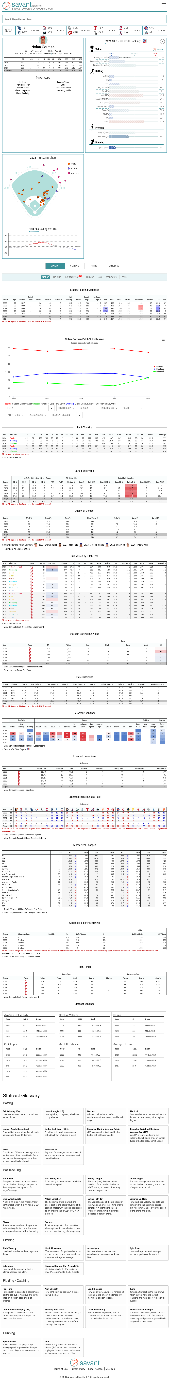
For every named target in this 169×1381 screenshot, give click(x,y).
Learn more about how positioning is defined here (22, 953)
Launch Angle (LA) (54, 1111)
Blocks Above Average (141, 1309)
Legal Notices (95, 1368)
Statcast (55, 266)
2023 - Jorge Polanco (94, 544)
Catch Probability (96, 1309)
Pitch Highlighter (23, 85)
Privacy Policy (78, 1368)
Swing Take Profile (63, 88)
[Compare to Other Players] (144, 40)
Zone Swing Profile (63, 90)
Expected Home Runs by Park (85, 796)
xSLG (4, 864)
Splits (94, 266)
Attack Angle (136, 1178)
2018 (21, 54)
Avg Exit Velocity (9, 874)
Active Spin (93, 1248)
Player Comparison (22, 90)
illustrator (23, 82)
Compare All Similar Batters (17, 549)
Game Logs (114, 266)
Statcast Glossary (21, 1095)
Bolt (47, 1341)
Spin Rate (134, 1248)
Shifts (63, 85)
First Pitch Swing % (9, 898)
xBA (3, 858)
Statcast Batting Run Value (84, 633)
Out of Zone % (7, 887)
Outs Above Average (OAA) (16, 1309)
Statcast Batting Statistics (84, 289)
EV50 (5, 1149)
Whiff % (5, 893)
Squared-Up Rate (138, 1198)
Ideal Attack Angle (12, 1198)
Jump (132, 1288)
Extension (8, 1265)
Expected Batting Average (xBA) (103, 1128)
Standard (74, 266)
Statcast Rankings (84, 1004)
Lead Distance (95, 1288)
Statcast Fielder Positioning (84, 922)
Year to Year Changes (84, 845)
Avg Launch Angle (9, 882)
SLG (3, 861)
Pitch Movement (53, 1248)
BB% (3, 906)
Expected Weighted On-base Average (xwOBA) (144, 1130)
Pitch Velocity (9, 1248)
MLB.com (111, 1368)
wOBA (4, 866)
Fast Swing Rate (53, 1178)
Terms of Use (61, 1368)
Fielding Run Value (54, 1309)
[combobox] (84, 19)
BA (3, 856)
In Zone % (6, 885)
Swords (48, 1222)
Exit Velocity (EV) (11, 1111)
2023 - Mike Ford (70, 544)
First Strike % (7, 895)
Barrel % (5, 879)
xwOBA (5, 869)
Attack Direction (53, 1198)
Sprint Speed (9, 1341)
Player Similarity (22, 93)
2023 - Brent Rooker (48, 544)
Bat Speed (8, 1178)
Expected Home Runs (84, 756)
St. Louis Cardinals (43, 54)
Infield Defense (23, 88)
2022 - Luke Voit (117, 544)
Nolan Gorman (43, 47)
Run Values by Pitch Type (84, 556)
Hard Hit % (6, 872)
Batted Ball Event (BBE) (56, 1128)
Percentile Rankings (84, 713)
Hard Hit (134, 1111)
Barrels (91, 1111)
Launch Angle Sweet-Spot (16, 1128)
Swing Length (95, 1178)
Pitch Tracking (84, 427)
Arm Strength (51, 1288)
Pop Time (7, 1288)
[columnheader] (6, 298)
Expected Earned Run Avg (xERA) (62, 1265)
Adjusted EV (51, 1149)
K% (3, 903)
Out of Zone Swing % (10, 890)
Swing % (5, 901)
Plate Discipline (84, 677)
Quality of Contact (84, 510)
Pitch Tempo (84, 966)
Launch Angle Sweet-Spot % (13, 877)
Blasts (6, 1222)
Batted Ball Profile (84, 470)
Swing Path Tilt (95, 1198)
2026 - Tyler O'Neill (139, 544)
